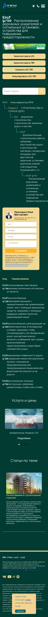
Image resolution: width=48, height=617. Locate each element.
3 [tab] (25, 444)
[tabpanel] (24, 424)
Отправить (21, 250)
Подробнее (24, 438)
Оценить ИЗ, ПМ (24, 69)
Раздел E (13, 108)
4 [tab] (28, 444)
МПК (5, 102)
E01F (22, 132)
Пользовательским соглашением (16, 266)
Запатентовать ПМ (24, 63)
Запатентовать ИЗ (24, 56)
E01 (16, 117)
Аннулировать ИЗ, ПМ (24, 76)
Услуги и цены (24, 400)
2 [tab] (22, 444)
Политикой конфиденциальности (16, 264)
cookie (28, 600)
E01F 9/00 (31, 175)
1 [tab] (19, 444)
